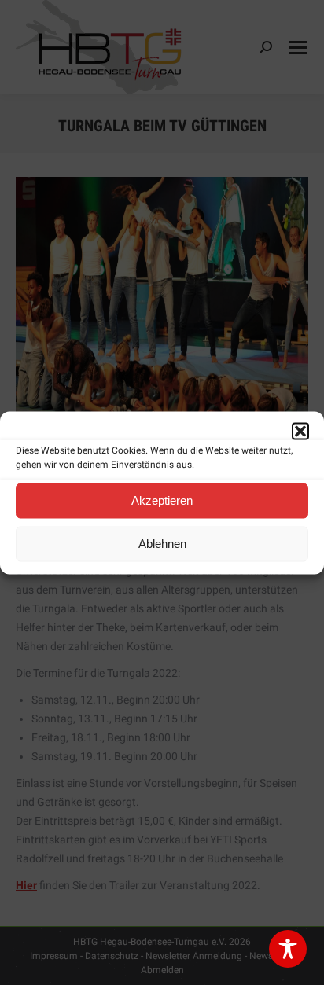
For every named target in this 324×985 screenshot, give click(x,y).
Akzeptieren (162, 500)
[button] (300, 431)
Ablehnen (162, 543)
